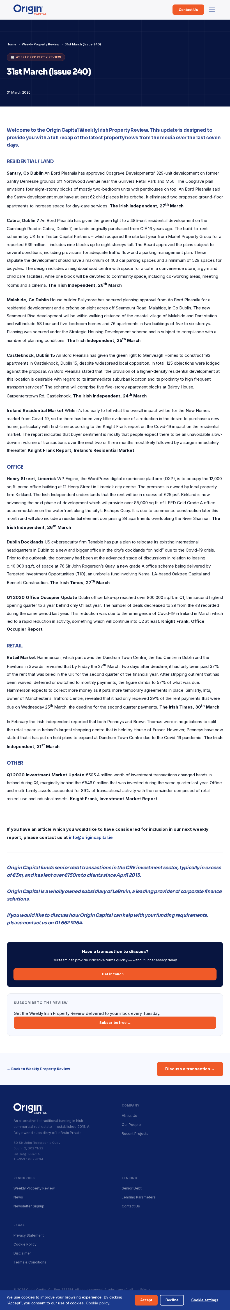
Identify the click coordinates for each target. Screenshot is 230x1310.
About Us (129, 1116)
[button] (212, 10)
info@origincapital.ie (91, 837)
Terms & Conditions (29, 1262)
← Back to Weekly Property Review (38, 1069)
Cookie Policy (24, 1244)
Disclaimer (22, 1253)
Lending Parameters (139, 1197)
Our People (131, 1124)
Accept (146, 1300)
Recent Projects (135, 1133)
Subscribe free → (115, 1022)
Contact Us (188, 10)
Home (11, 44)
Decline (171, 1300)
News (18, 1197)
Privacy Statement (28, 1235)
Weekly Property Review (40, 44)
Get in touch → (115, 974)
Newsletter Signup (28, 1206)
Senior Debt (132, 1188)
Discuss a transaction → (190, 1068)
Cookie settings (204, 1300)
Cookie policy (97, 1303)
